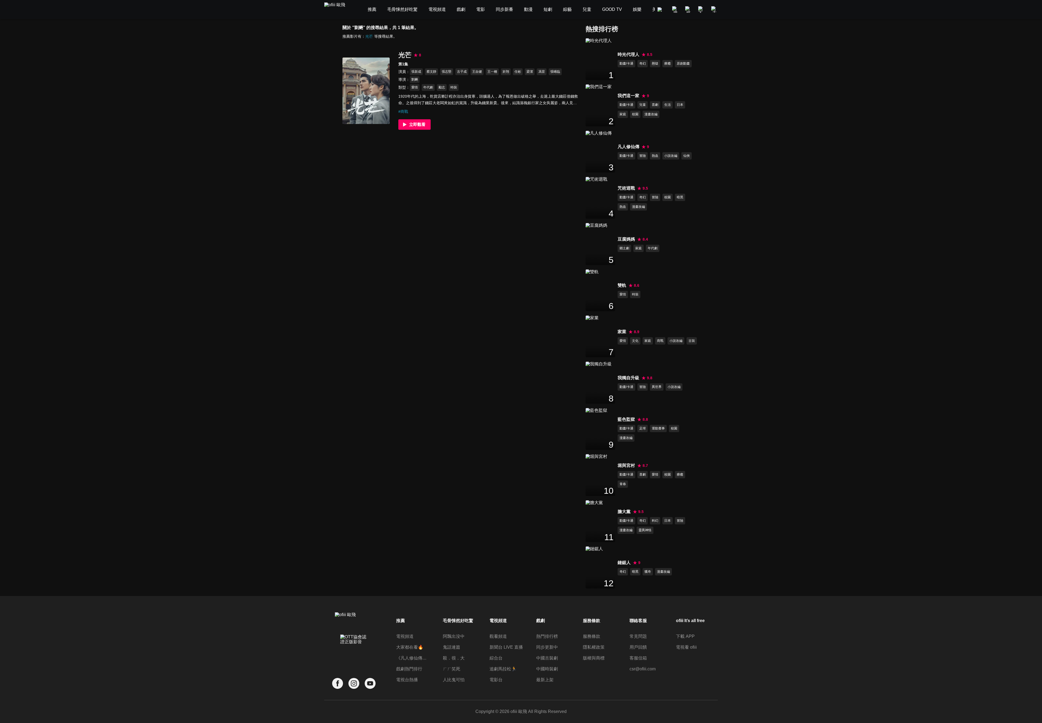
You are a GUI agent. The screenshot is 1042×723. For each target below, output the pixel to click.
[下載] (701, 9)
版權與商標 (594, 658)
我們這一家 (628, 95)
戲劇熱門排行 (409, 669)
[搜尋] (675, 9)
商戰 (660, 341)
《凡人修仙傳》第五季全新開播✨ (413, 658)
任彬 (517, 72)
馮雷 (541, 72)
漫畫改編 (650, 114)
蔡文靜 (431, 72)
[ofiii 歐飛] (337, 9)
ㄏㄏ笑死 (451, 669)
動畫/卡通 (626, 63)
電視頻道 (405, 636)
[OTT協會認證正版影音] (353, 651)
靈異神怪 (645, 530)
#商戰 (403, 111)
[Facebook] (337, 683)
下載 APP (685, 636)
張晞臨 (555, 72)
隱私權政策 (594, 647)
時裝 (453, 87)
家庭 (623, 114)
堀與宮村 (626, 465)
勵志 (442, 87)
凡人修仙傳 (628, 146)
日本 (680, 105)
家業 (622, 331)
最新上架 (545, 679)
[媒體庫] (688, 9)
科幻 (655, 521)
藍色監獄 (626, 419)
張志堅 (447, 72)
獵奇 (647, 572)
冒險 (642, 156)
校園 (635, 114)
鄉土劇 (624, 248)
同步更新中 (547, 647)
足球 (642, 428)
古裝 (691, 341)
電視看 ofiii (686, 647)
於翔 (506, 72)
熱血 (655, 156)
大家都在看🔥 (409, 647)
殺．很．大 (454, 658)
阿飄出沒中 (454, 636)
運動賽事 (658, 428)
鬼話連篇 (451, 647)
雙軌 (622, 285)
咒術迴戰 (626, 188)
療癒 (667, 63)
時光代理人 (628, 54)
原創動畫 (683, 63)
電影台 (496, 679)
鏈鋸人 (624, 562)
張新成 (416, 72)
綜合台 (496, 658)
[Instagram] (353, 683)
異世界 (657, 387)
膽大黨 (624, 511)
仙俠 (686, 156)
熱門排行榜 (547, 636)
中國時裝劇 (547, 669)
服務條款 (591, 636)
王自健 (477, 72)
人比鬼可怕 (454, 679)
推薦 (400, 620)
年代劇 (428, 87)
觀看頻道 (498, 636)
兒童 (642, 105)
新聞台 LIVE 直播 (506, 647)
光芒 (369, 36)
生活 (667, 105)
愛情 (414, 87)
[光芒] (366, 91)
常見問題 (638, 636)
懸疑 (655, 63)
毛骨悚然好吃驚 (458, 620)
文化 (635, 341)
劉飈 (414, 79)
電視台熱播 (407, 679)
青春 (623, 484)
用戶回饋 (638, 647)
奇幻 (642, 63)
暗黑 (680, 197)
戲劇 (540, 620)
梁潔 (529, 72)
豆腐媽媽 (626, 239)
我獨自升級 (628, 377)
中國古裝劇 (547, 658)
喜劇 (655, 105)
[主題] (714, 9)
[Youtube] (370, 683)
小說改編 (670, 156)
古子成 (462, 72)
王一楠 (492, 72)
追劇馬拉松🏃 (503, 669)
